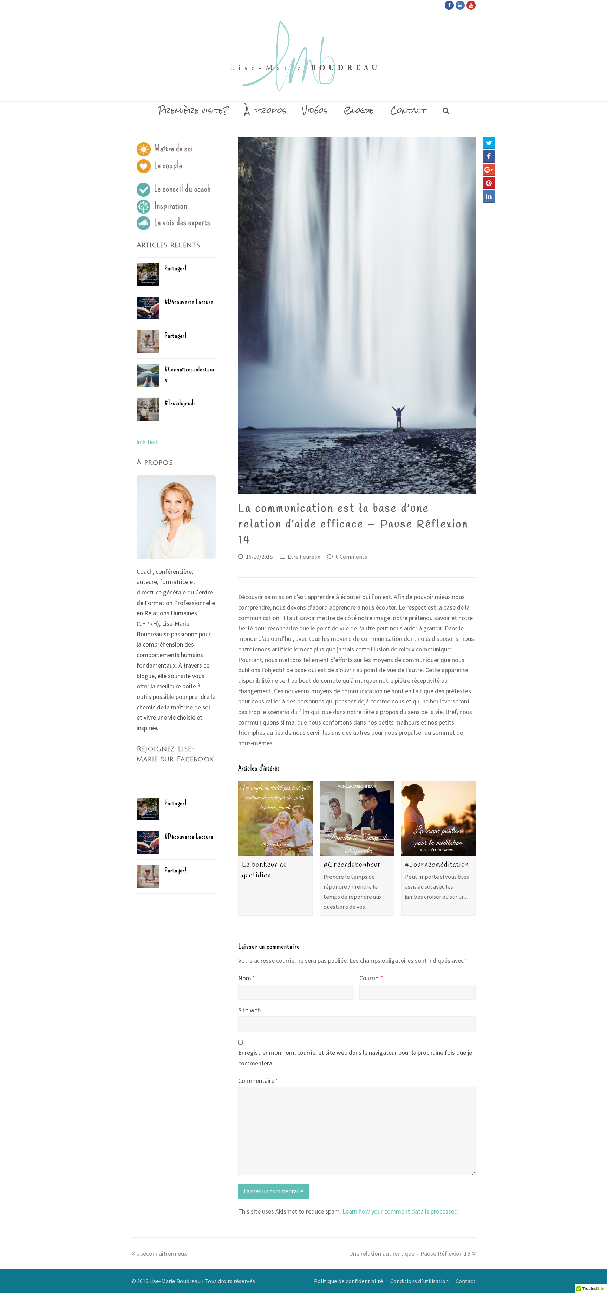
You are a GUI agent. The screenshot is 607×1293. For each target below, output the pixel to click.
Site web (249, 1010)
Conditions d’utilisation (419, 1281)
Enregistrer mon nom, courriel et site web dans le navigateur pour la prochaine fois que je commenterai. (355, 1057)
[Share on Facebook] (489, 156)
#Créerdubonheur (352, 865)
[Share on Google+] (489, 170)
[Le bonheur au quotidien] (275, 818)
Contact (466, 1281)
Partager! (176, 268)
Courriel (371, 978)
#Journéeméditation (437, 865)
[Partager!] (148, 274)
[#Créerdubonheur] (357, 818)
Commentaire (258, 1081)
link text (147, 442)
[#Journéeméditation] (438, 818)
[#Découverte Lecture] (148, 308)
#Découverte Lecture (189, 302)
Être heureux (304, 556)
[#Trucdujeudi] (148, 409)
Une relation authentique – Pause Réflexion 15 (409, 1253)
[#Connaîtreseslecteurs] (148, 375)
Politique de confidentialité (348, 1281)
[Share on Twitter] (489, 143)
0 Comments (351, 556)
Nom (246, 978)
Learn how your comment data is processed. (400, 1211)
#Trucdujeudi (180, 403)
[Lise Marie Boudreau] (303, 56)
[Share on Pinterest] (489, 183)
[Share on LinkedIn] (489, 196)
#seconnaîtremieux (162, 1253)
